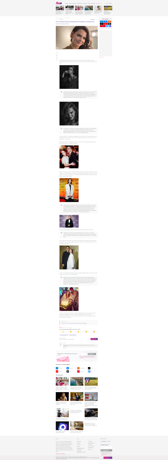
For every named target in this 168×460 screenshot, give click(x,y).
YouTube (60, 371)
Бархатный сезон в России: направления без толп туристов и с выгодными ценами (89, 12)
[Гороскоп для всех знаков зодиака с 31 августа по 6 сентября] (62, 396)
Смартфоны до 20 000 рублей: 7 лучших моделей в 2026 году (91, 419)
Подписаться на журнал (60, 453)
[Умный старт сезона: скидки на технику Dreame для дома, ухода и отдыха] (69, 8)
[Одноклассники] (109, 22)
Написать (94, 339)
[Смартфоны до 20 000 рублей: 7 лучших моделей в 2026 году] (91, 412)
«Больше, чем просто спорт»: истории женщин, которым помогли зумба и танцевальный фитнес (79, 12)
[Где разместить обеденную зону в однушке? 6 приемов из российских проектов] (76, 408)
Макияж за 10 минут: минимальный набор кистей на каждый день (74, 323)
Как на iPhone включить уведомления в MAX (61, 432)
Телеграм (60, 368)
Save (57, 48)
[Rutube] (102, 24)
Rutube (92, 368)
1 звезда (91, 19)
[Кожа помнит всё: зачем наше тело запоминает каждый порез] (98, 8)
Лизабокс (98, 3)
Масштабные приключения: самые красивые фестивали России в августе (107, 12)
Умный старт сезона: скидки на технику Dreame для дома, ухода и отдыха (69, 12)
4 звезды (93, 19)
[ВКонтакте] (105, 22)
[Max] (108, 26)
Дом (89, 3)
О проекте (79, 441)
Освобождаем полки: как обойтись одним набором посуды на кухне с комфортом (91, 424)
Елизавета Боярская (64, 334)
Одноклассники (82, 368)
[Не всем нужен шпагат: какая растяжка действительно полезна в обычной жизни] (60, 8)
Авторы (78, 446)
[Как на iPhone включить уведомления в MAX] (62, 425)
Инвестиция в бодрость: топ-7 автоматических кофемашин (62, 419)
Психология (79, 3)
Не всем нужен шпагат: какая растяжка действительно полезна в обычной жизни (60, 12)
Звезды (66, 3)
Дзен (70, 371)
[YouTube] (105, 24)
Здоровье (93, 3)
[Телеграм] (102, 22)
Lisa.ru (57, 19)
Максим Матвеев (73, 334)
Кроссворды (90, 447)
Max (91, 371)
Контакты (79, 444)
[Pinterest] (102, 26)
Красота (74, 3)
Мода (70, 3)
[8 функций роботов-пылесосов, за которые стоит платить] (76, 425)
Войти (110, 3)
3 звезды (92, 19)
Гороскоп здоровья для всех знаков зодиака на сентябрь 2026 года (76, 403)
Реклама (78, 443)
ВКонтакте (71, 368)
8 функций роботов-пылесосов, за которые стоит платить (76, 432)
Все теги (90, 449)
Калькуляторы (91, 445)
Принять (107, 457)
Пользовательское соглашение (80, 449)
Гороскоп (85, 3)
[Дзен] (109, 24)
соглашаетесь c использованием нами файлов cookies (77, 457)
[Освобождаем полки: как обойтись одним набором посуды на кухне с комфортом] (91, 421)
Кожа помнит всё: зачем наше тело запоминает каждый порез (98, 12)
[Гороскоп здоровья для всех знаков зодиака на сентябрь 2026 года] (76, 396)
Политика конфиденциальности (81, 451)
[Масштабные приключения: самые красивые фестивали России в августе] (108, 8)
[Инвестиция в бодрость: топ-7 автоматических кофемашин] (62, 412)
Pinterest (81, 371)
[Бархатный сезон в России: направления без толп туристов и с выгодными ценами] (89, 8)
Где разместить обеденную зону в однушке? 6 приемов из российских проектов (76, 411)
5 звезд (94, 19)
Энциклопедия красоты (91, 443)
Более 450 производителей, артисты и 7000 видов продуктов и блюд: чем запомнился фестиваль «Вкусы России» (91, 404)
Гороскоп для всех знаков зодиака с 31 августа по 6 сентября (61, 403)
